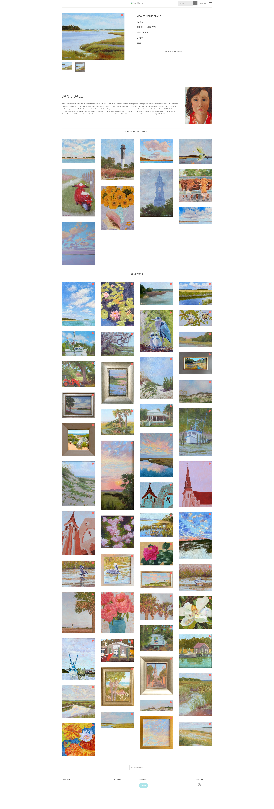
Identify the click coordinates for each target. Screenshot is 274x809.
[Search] (195, 3)
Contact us (180, 51)
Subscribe (203, 3)
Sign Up (143, 797)
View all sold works (137, 779)
